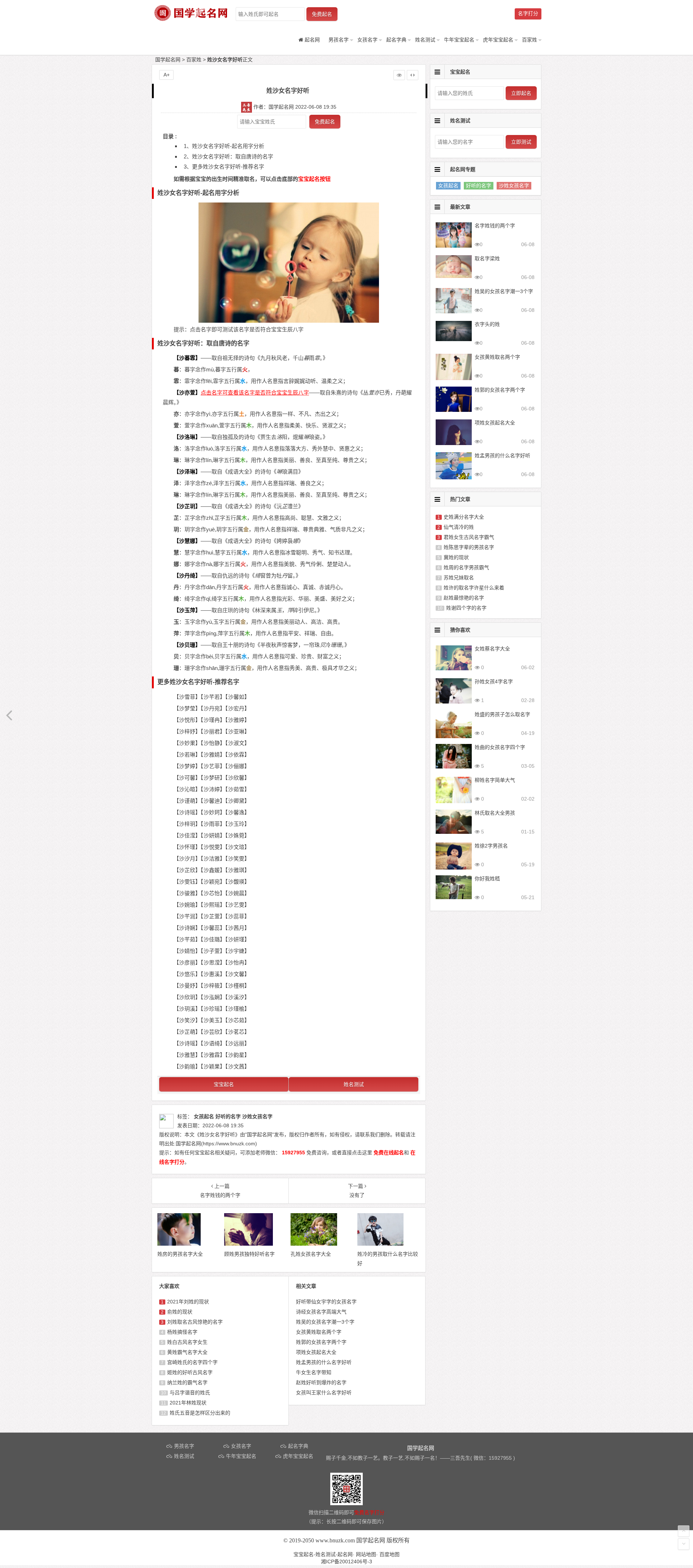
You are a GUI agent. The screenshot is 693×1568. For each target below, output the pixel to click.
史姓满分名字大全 (464, 517)
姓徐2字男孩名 (491, 846)
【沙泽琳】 (187, 472)
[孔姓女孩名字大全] (314, 1244)
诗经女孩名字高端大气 (321, 1312)
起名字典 (396, 40)
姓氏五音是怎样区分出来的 (200, 1413)
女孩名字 (367, 40)
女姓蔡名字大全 (492, 649)
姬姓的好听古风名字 (190, 1372)
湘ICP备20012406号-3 (346, 1561)
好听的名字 (478, 185)
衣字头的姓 (487, 324)
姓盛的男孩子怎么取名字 (502, 714)
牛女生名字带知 (313, 1372)
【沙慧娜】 (187, 541)
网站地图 (366, 1554)
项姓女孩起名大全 (316, 1352)
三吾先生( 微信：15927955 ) (482, 1458)
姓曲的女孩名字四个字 (500, 747)
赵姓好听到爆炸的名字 (321, 1382)
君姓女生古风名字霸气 (469, 537)
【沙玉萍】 (187, 610)
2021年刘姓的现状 (188, 1302)
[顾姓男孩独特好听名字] (248, 1244)
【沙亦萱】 (187, 392)
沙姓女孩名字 (514, 185)
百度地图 (389, 1554)
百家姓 (529, 40)
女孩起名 (448, 185)
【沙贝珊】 (187, 645)
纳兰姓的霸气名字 (187, 1382)
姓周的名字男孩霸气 (466, 567)
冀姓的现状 (456, 557)
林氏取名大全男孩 (495, 813)
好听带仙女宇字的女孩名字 (326, 1302)
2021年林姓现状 (188, 1403)
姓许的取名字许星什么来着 (474, 588)
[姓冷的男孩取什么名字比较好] (380, 1244)
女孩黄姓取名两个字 (318, 1332)
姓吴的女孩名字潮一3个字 (325, 1322)
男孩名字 (338, 40)
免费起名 (322, 14)
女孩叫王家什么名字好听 (324, 1392)
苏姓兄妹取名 (459, 577)
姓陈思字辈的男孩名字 (469, 547)
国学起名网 (167, 59)
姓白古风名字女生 (187, 1342)
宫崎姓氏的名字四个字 (192, 1362)
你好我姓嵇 (487, 878)
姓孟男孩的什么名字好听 (324, 1362)
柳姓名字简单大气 (495, 780)
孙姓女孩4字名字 (494, 681)
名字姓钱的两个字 (495, 225)
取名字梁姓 (487, 258)
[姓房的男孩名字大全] (179, 1244)
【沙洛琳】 (187, 437)
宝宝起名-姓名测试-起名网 (323, 1554)
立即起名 (521, 93)
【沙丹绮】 (187, 575)
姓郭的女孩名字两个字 (321, 1342)
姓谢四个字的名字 (466, 608)
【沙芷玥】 (187, 506)
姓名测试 (425, 40)
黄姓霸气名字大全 (187, 1352)
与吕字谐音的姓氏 (190, 1392)
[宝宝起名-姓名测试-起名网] (191, 18)
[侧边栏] (412, 75)
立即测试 (521, 142)
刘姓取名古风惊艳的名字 (195, 1322)
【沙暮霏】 (187, 358)
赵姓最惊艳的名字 (464, 598)
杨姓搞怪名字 (182, 1332)
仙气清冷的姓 (459, 527)
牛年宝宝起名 (459, 40)
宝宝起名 (224, 1084)
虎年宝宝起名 (498, 40)
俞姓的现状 (179, 1312)
